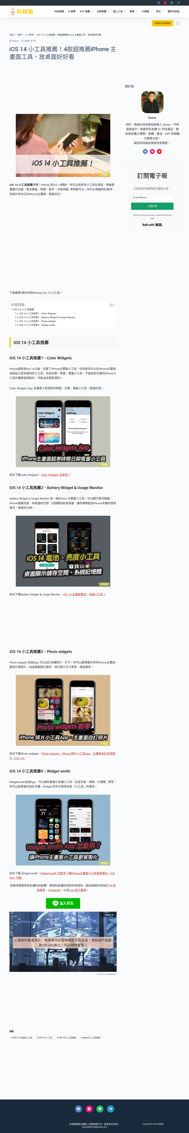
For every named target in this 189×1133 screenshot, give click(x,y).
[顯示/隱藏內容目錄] (110, 304)
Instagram (54, 890)
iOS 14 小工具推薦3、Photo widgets (37, 321)
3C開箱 (145, 11)
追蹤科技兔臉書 (162, 23)
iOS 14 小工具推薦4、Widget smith (37, 325)
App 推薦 (85, 11)
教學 (132, 11)
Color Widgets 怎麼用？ (56, 475)
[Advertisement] (63, 85)
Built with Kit (152, 224)
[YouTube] (159, 151)
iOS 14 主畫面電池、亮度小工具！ (84, 594)
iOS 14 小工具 (44, 1037)
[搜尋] (178, 23)
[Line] (171, 2)
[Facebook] (158, 2)
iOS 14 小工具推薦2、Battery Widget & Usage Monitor (47, 317)
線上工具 (118, 11)
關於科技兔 (174, 11)
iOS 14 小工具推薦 (24, 309)
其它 (158, 11)
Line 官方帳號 (77, 890)
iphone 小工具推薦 (90, 1037)
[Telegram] (178, 2)
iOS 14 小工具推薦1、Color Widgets (37, 313)
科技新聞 (59, 11)
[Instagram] (165, 2)
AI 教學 (72, 11)
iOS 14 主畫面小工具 (21, 1037)
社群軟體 (101, 11)
